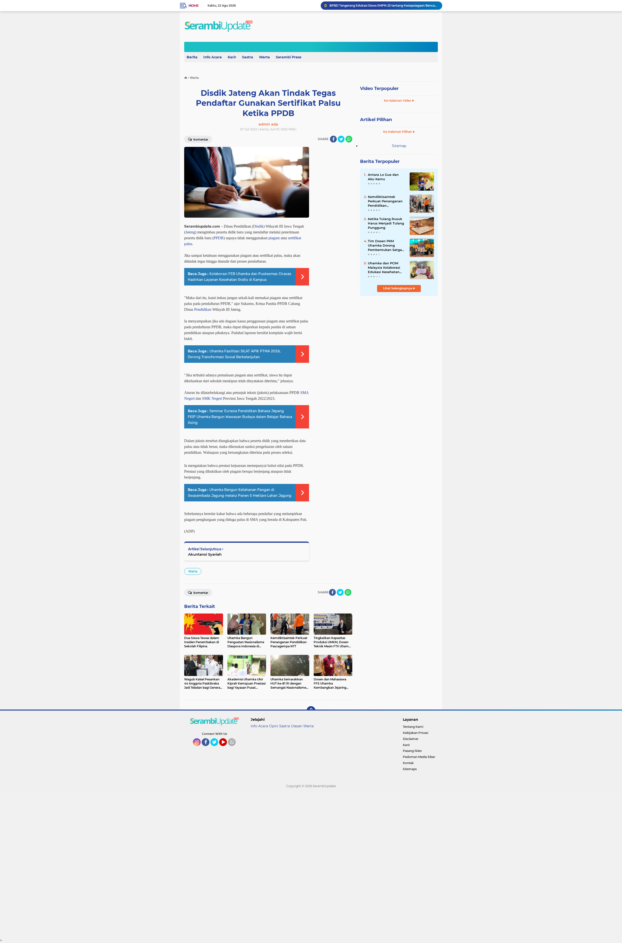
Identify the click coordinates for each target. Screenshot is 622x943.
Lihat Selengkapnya (398, 288)
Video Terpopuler (379, 88)
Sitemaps (410, 769)
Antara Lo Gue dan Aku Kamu (383, 177)
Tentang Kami (413, 727)
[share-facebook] (333, 139)
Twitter (216, 748)
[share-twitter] (341, 139)
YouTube (226, 748)
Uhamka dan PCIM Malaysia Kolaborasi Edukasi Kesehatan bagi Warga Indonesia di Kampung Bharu (386, 267)
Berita (192, 57)
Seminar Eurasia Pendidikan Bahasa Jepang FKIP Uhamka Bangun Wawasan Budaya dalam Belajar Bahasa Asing (240, 417)
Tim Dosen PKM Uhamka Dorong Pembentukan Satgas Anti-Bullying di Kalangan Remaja (386, 245)
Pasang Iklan (412, 751)
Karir (232, 57)
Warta (264, 57)
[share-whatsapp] (349, 139)
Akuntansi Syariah (205, 554)
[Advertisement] (146, 865)
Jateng (190, 232)
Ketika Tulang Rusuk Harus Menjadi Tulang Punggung (386, 223)
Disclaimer (410, 739)
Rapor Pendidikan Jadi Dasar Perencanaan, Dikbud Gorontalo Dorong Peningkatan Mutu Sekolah (383, 5)
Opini (273, 726)
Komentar (200, 139)
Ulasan (296, 726)
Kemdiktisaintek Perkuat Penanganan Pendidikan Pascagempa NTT (385, 201)
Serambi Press (288, 57)
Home (194, 5)
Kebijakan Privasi (415, 733)
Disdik (258, 226)
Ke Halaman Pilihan (398, 131)
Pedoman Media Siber (419, 757)
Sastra (247, 57)
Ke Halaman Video (398, 100)
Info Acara (212, 57)
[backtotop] (311, 710)
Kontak (408, 763)
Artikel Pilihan (376, 119)
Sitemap (399, 146)
